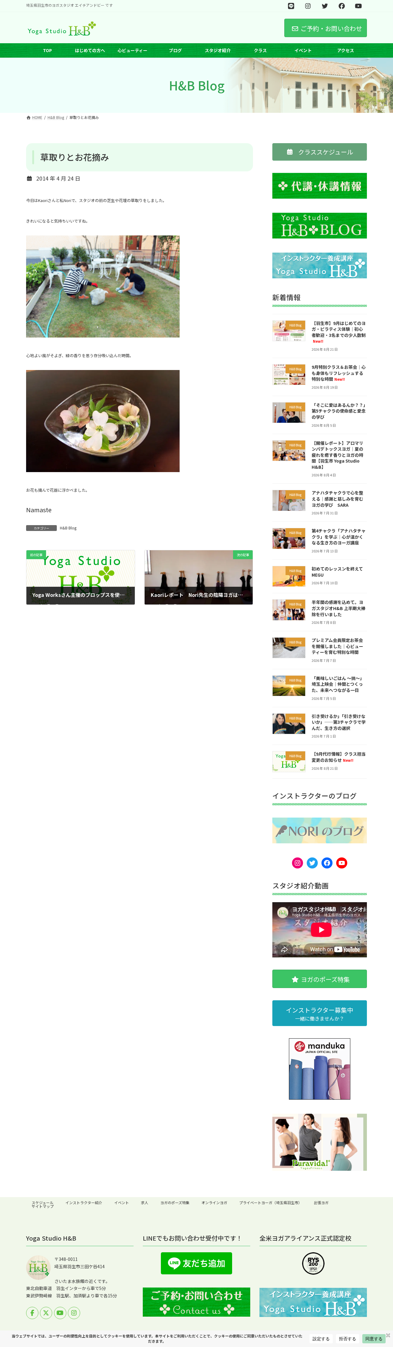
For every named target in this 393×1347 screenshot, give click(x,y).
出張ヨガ (321, 1202)
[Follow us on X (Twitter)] (46, 1313)
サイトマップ (43, 1206)
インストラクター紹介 (83, 1202)
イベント (121, 1202)
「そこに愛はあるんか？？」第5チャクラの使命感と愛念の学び (339, 411)
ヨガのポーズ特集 (174, 1202)
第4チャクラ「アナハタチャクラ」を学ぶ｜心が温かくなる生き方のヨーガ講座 (339, 537)
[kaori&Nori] (103, 334)
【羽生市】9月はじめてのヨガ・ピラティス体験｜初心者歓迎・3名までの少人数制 (339, 332)
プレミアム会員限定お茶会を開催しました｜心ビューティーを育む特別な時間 (337, 646)
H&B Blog (68, 527)
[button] (319, 152)
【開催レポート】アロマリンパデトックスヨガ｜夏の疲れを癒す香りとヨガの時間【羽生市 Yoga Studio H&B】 (337, 455)
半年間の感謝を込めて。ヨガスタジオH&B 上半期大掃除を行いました (338, 608)
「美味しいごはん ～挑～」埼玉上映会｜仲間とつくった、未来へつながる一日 (338, 684)
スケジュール (42, 1202)
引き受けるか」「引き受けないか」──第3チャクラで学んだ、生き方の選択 (339, 722)
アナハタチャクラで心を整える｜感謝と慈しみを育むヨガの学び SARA (337, 499)
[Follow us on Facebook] (32, 1313)
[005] (103, 469)
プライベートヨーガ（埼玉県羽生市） (270, 1202)
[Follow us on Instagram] (74, 1313)
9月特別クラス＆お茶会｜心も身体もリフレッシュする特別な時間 (339, 373)
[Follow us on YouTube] (60, 1313)
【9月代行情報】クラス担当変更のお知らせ (339, 757)
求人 (144, 1202)
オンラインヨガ (214, 1202)
